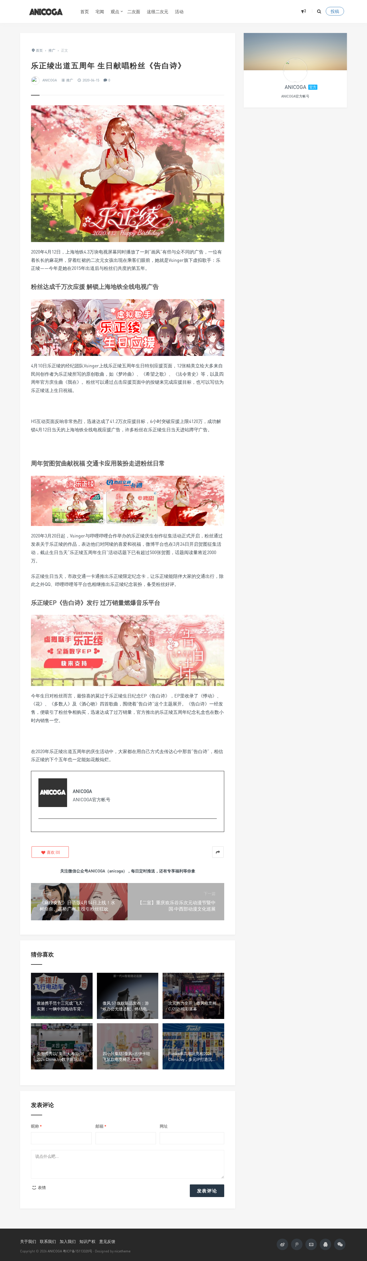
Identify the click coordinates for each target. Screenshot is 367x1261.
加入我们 (68, 1241)
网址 (164, 1126)
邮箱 (100, 1126)
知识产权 (87, 1241)
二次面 (133, 11)
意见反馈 (107, 1241)
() (53, 852)
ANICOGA (49, 80)
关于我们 (28, 1241)
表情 (41, 1187)
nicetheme (122, 1251)
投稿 (335, 11)
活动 (179, 11)
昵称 (36, 1126)
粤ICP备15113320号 (77, 1251)
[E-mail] (41, 828)
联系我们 (48, 1241)
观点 (115, 11)
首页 (84, 11)
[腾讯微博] (296, 1244)
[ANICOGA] (46, 11)
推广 (69, 80)
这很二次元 (157, 11)
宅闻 (99, 11)
